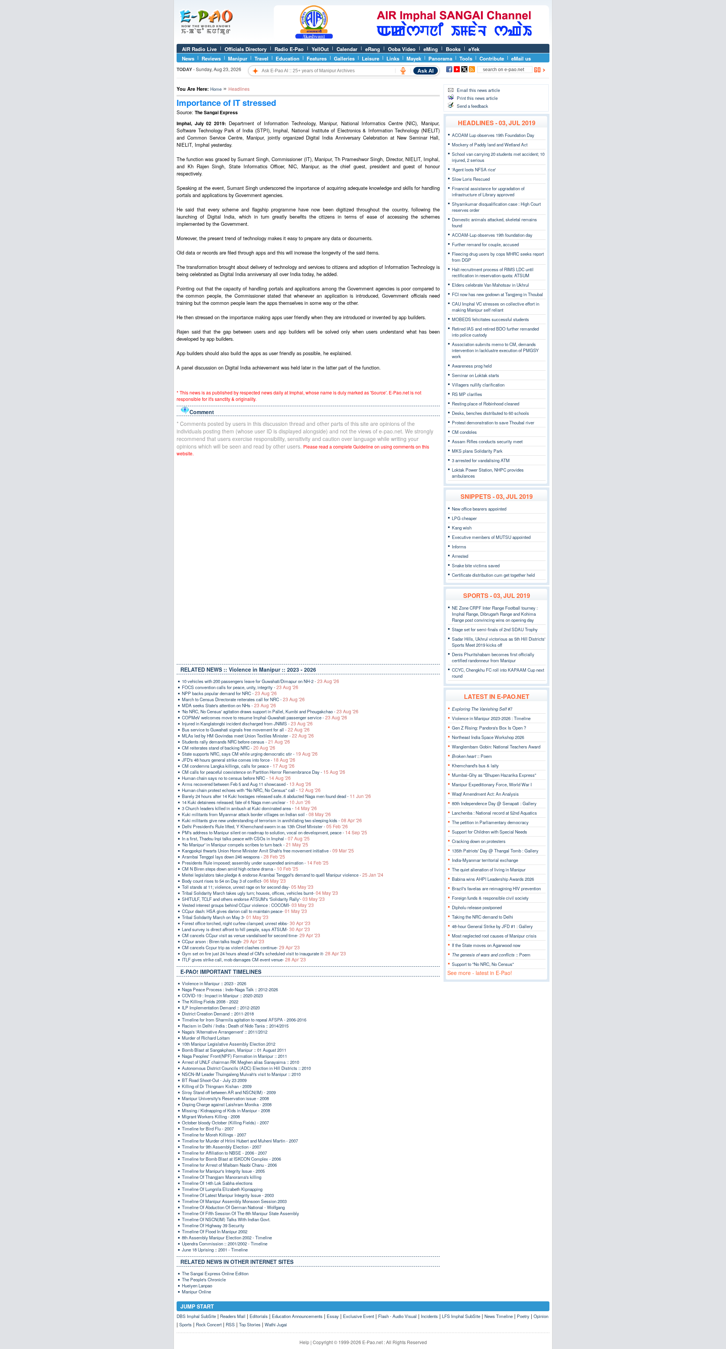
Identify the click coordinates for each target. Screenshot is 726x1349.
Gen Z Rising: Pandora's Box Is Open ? (489, 728)
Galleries (344, 58)
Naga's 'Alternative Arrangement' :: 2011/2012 (224, 1032)
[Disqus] (308, 558)
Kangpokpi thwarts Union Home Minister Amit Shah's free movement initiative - (268, 851)
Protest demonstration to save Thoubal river (493, 422)
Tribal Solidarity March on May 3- (225, 917)
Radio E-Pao (289, 49)
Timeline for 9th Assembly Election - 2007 (221, 1147)
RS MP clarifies (467, 394)
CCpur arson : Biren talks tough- (223, 941)
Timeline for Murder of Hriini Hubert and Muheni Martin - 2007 (240, 1141)
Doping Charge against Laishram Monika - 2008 (226, 1104)
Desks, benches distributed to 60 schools (490, 413)
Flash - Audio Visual (397, 1316)
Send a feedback (472, 106)
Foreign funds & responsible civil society (490, 898)
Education (287, 58)
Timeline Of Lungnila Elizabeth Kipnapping (222, 1189)
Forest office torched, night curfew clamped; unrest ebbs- (246, 923)
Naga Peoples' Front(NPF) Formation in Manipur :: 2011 (234, 1056)
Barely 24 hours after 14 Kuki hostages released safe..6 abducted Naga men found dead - (276, 796)
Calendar (347, 49)
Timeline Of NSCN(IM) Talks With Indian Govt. (226, 1219)
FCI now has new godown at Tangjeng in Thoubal (497, 294)
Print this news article (477, 98)
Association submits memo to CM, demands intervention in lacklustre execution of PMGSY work (495, 350)
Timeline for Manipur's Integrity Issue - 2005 (223, 1171)
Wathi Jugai (276, 1324)
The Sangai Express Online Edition (215, 1273)
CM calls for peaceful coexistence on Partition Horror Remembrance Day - (263, 772)
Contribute (491, 58)
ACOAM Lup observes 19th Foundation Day (493, 135)
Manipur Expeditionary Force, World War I (492, 784)
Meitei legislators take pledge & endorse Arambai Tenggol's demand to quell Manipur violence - (282, 875)
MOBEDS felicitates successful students (490, 319)
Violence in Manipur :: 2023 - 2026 (214, 983)
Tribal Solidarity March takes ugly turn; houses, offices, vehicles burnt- (260, 893)
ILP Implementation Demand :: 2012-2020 (221, 1007)
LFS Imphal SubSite (461, 1316)
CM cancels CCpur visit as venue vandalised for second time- (251, 935)
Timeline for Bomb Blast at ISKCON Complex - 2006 (231, 1159)
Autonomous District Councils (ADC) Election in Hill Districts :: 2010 (246, 1068)
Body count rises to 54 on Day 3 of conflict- (234, 881)
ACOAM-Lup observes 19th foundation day (492, 235)
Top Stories (250, 1324)
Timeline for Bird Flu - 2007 (208, 1128)
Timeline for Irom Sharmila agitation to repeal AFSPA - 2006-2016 (244, 1020)
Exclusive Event (358, 1316)
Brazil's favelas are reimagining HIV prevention (496, 888)
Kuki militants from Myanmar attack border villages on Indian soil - (256, 814)
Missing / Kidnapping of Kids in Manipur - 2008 (226, 1110)
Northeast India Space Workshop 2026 (488, 737)
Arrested (460, 556)
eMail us (521, 58)
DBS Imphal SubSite (196, 1316)
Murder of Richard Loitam (206, 1038)
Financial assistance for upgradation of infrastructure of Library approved (488, 191)
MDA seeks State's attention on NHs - (229, 705)
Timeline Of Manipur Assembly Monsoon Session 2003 (234, 1201)
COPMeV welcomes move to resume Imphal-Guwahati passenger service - (264, 717)
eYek (473, 49)
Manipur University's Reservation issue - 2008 (225, 1098)
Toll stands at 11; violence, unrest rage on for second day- (247, 887)
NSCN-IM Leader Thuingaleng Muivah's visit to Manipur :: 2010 (241, 1074)
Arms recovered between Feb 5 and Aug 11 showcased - (246, 784)
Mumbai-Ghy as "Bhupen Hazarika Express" (494, 775)
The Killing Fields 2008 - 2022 (210, 1001)
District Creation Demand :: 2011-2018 (218, 1014)
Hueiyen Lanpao (197, 1285)
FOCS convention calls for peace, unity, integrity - (240, 687)
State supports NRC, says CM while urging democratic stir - (250, 754)
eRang (372, 49)
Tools (465, 58)
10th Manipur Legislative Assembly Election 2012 (228, 1044)
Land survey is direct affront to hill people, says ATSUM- (246, 929)
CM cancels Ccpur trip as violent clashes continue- (241, 947)
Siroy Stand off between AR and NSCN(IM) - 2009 (229, 1092)
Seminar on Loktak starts (475, 375)
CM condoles (464, 432)
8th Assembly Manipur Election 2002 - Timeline (227, 1237)
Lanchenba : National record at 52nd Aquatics (494, 813)
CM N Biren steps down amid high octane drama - (240, 869)
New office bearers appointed (479, 509)
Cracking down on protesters (479, 841)
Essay (333, 1316)
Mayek (413, 58)
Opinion (541, 1316)
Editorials (259, 1316)
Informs (459, 546)
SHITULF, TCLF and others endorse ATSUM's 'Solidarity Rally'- (253, 899)
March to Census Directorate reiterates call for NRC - (243, 699)
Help (304, 1342)
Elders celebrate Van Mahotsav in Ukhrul (490, 285)
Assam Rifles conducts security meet (487, 441)
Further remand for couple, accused (485, 244)
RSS (230, 1324)
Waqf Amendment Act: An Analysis (485, 794)
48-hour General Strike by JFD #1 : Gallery (492, 926)
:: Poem (472, 756)
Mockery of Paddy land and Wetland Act (489, 144)
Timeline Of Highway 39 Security (213, 1225)
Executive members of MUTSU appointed (491, 537)
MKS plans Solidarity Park (477, 451)
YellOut (320, 49)
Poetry (523, 1316)
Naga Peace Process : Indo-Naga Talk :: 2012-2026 (230, 989)
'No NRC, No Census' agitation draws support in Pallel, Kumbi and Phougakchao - (270, 711)
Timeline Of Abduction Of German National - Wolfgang (233, 1207)
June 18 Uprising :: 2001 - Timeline (215, 1250)
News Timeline (498, 1316)
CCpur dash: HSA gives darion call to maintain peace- (244, 911)
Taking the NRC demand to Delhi (482, 917)
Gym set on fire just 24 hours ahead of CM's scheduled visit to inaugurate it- (264, 953)
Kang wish (462, 528)
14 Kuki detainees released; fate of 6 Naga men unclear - (246, 802)
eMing (431, 49)
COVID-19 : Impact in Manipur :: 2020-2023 (222, 995)
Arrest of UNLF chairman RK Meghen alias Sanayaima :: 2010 (240, 1062)
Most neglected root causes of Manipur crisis (494, 936)
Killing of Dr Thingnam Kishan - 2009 (216, 1086)
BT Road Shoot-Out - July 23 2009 (214, 1080)
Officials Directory (246, 49)
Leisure (370, 58)
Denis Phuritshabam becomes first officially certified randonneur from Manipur (493, 657)
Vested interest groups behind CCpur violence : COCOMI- (248, 905)
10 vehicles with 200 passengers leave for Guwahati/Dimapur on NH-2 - (260, 681)
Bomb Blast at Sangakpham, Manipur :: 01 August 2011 (234, 1050)
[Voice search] (403, 71)
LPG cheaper (464, 518)
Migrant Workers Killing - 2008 (211, 1116)
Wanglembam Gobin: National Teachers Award (496, 747)
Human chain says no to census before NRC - (236, 778)
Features (317, 58)
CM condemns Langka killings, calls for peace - (238, 766)
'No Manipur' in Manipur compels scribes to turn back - (245, 844)
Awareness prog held (472, 366)
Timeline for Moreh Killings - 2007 (214, 1135)
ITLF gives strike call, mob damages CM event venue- (244, 959)
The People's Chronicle (204, 1279)
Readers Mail (232, 1316)
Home (216, 89)
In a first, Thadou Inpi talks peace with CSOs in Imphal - (246, 838)
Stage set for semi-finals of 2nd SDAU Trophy (495, 629)
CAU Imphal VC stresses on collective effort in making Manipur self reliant (495, 307)
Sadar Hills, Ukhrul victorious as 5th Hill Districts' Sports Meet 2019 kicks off (498, 642)
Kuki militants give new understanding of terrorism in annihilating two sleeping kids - (272, 820)
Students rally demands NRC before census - (236, 742)
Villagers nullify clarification (478, 385)
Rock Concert (209, 1324)
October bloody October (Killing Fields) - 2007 (225, 1122)
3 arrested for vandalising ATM (481, 460)
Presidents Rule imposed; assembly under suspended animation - (255, 863)
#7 (482, 709)
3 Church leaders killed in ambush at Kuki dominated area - (249, 808)
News (188, 58)
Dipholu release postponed (477, 907)
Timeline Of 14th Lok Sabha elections (217, 1183)
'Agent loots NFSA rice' (474, 169)
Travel (261, 58)
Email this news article (478, 90)
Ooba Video (402, 49)
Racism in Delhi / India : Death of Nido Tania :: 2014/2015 (235, 1026)
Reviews (211, 58)
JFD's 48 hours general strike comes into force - (238, 760)
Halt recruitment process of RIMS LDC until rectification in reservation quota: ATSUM (493, 272)
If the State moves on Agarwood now (486, 945)
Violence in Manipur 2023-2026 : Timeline (491, 718)
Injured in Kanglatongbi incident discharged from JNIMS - (247, 723)
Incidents (429, 1316)
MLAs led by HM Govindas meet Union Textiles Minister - (248, 736)
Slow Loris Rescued (471, 179)
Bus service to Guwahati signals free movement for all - (246, 730)
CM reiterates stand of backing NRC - (228, 748)
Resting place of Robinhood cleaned (485, 404)
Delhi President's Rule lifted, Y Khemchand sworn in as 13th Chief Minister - (265, 826)
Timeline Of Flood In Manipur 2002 (214, 1231)
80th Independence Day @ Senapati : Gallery (494, 803)
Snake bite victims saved (476, 565)
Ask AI (425, 71)
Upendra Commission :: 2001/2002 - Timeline (224, 1243)
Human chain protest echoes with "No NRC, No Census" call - (251, 790)
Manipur (237, 58)
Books (453, 49)
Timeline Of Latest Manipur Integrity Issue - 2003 (228, 1195)
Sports (185, 1324)
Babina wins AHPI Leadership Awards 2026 (493, 879)
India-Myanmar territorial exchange (485, 860)
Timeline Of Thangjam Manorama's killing (221, 1177)
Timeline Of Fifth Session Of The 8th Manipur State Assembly (240, 1213)
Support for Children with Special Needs (489, 832)
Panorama (440, 58)
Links (392, 58)
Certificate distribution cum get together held (493, 575)
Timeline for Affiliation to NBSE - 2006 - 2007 (224, 1153)
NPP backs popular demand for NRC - (229, 693)
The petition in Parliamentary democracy (490, 822)
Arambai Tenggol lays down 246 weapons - (233, 857)
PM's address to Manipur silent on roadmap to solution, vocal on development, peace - (274, 832)
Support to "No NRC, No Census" (483, 964)
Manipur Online (196, 1291)
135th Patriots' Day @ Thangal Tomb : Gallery (495, 851)
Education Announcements (297, 1316)
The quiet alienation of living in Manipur (489, 869)
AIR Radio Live (199, 49)
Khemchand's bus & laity (475, 765)
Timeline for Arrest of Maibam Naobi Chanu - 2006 (229, 1165)
